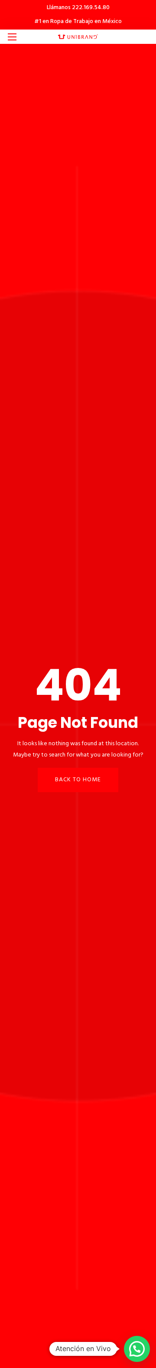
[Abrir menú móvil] (12, 36)
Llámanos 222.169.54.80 (78, 8)
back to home (78, 780)
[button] (137, 1349)
